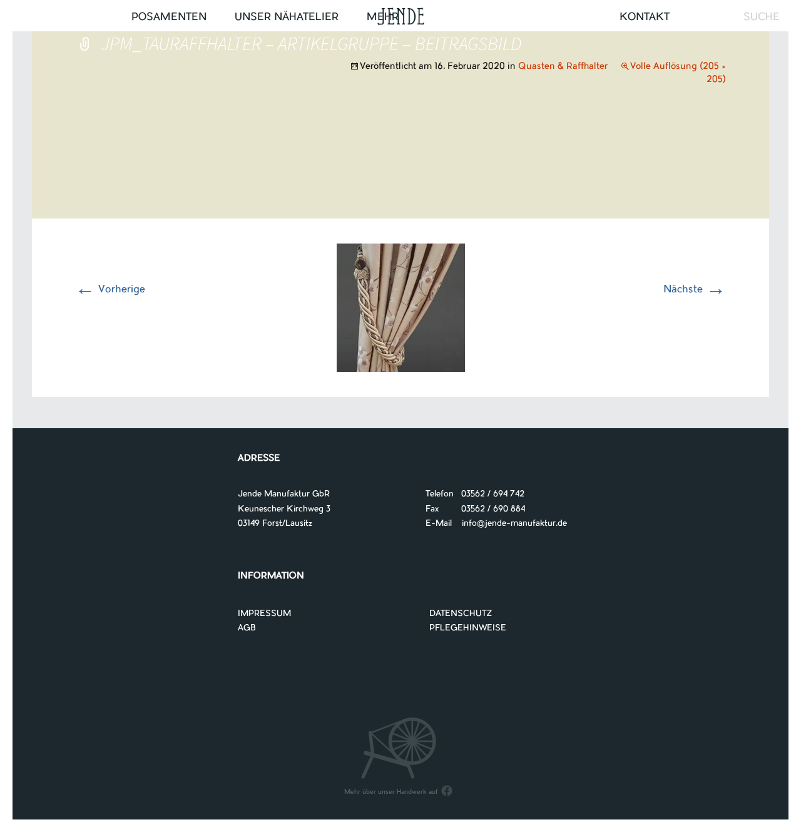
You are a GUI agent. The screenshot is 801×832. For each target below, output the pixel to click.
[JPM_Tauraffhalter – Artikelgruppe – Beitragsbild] (401, 307)
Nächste (694, 290)
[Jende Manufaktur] (400, 18)
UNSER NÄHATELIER (287, 18)
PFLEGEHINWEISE (467, 628)
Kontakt (645, 18)
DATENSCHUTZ (460, 614)
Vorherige (110, 290)
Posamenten (169, 18)
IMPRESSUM (264, 614)
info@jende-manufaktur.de (509, 524)
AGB (247, 628)
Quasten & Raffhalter (563, 67)
